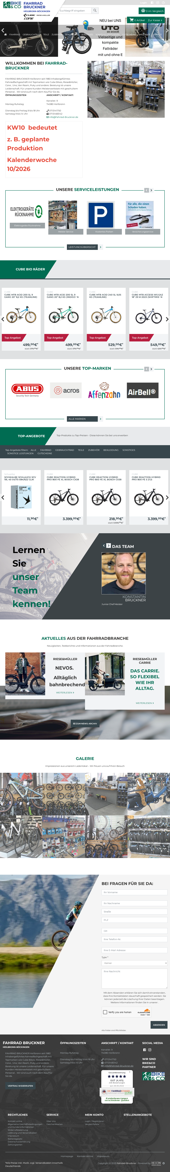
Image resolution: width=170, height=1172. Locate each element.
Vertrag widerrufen (20, 1086)
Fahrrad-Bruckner (127, 1163)
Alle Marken (77, 418)
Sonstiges (87, 34)
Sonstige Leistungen (108, 34)
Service (157, 34)
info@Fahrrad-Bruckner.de (63, 117)
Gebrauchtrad (32, 34)
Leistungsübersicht (82, 247)
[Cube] (30, 15)
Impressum (13, 1136)
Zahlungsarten (15, 1145)
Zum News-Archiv (86, 723)
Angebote (144, 34)
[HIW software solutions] (157, 1163)
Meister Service (65, 231)
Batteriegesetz (15, 1139)
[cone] (29, 18)
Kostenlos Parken (104, 231)
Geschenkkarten (54, 1124)
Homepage (67, 1156)
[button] (151, 190)
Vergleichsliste (92, 1124)
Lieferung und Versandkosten (22, 1133)
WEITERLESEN (64, 692)
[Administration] (164, 1163)
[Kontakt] (163, 2)
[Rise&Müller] (44, 15)
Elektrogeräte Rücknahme (27, 225)
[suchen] (95, 10)
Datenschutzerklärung (19, 1142)
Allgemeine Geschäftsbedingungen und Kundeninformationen (25, 1125)
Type (104, 957)
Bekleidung (72, 34)
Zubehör (57, 34)
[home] (5, 34)
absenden (159, 1025)
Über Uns (51, 1121)
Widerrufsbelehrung (18, 1130)
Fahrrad (14, 34)
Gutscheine (129, 34)
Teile (46, 34)
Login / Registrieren (94, 1121)
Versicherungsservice (142, 231)
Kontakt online (15, 1121)
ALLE (33, 450)
